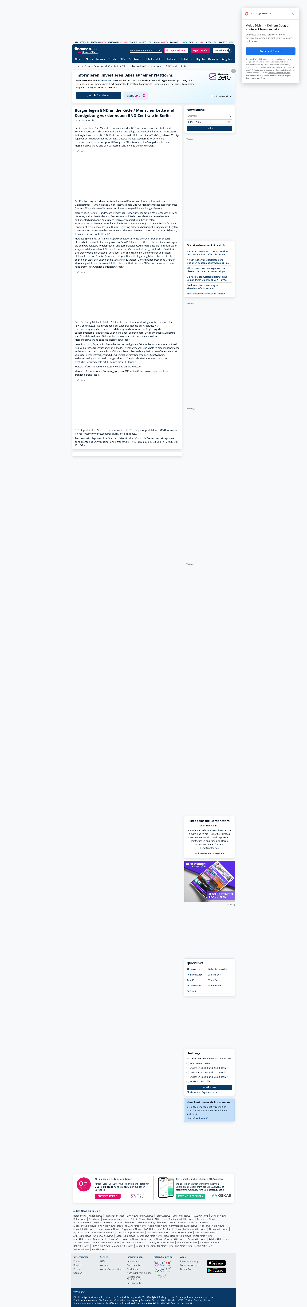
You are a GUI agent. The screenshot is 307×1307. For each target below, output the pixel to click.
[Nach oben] (228, 1303)
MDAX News (146, 1215)
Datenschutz (133, 1265)
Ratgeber (226, 59)
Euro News (94, 1219)
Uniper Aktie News (103, 1235)
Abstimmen (209, 1087)
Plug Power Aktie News (212, 1225)
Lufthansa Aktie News (194, 1229)
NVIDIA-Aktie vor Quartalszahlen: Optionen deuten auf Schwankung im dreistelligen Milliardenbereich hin (207, 261)
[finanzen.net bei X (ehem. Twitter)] (156, 1269)
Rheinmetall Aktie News (181, 1219)
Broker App (186, 1269)
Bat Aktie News (81, 1245)
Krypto (200, 59)
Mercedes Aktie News (158, 1232)
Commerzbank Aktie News (183, 1225)
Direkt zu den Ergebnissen (201, 1092)
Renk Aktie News (172, 1229)
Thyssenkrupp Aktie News (130, 1232)
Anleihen (172, 59)
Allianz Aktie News (198, 1222)
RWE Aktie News (152, 1229)
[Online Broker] (86, 52)
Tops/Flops (214, 980)
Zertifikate (135, 59)
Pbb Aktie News (183, 1245)
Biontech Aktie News (103, 1232)
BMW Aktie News (101, 1245)
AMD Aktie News (82, 1235)
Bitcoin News (138, 1219)
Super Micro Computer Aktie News (154, 1245)
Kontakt (77, 1261)
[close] (292, 13)
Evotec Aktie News (125, 1235)
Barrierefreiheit (135, 1283)
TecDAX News (163, 1215)
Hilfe (102, 1261)
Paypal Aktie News (131, 1229)
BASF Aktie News (82, 1222)
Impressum (133, 1261)
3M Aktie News (81, 1249)
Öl (206, 42)
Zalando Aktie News (122, 1245)
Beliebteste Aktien (218, 969)
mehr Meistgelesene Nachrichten (205, 293)
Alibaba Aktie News (187, 1242)
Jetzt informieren (99, 95)
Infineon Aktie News (108, 1229)
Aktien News (95, 1215)
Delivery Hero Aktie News (160, 1242)
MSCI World (113, 42)
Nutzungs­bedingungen (139, 1273)
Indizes (100, 59)
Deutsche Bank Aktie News (131, 1225)
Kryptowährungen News (116, 1219)
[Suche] (160, 50)
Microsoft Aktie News (84, 1225)
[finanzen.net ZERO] (220, 79)
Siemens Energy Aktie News (153, 1222)
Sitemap (77, 1273)
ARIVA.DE (151, 1303)
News (89, 59)
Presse (76, 1269)
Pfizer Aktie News (202, 1235)
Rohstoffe (187, 59)
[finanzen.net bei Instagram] (156, 1263)
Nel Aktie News (81, 1242)
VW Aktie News (99, 1249)
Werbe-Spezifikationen (112, 1269)
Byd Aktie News (81, 1232)
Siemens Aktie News (151, 1239)
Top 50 (190, 980)
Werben (104, 1265)
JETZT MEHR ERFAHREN (190, 1196)
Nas (155, 42)
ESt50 (93, 42)
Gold (220, 42)
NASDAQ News (200, 1215)
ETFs (122, 59)
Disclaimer (132, 1269)
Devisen (213, 59)
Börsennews (80, 1215)
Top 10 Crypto (136, 42)
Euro (191, 42)
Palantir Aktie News (103, 1239)
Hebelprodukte (154, 59)
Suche (209, 128)
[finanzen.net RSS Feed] (165, 1275)
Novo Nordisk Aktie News (177, 1235)
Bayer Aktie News (103, 1222)
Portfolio (192, 990)
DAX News (132, 1215)
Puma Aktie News (197, 1239)
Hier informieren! (196, 1118)
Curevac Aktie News (174, 1239)
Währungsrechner (190, 1265)
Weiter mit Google (270, 51)
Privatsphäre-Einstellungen (134, 1278)
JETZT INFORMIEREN (107, 1196)
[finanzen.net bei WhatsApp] (159, 1275)
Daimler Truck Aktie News (105, 1242)
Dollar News (79, 1219)
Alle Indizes (214, 974)
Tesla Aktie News (206, 1219)
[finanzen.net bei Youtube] (168, 1263)
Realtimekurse (194, 974)
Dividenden (214, 985)
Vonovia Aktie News (205, 1232)
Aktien (78, 59)
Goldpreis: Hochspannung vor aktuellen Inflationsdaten (203, 287)
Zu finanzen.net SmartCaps (209, 853)
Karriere (77, 1265)
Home (78, 66)
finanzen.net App (189, 1261)
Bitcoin (173, 42)
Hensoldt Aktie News (84, 1229)
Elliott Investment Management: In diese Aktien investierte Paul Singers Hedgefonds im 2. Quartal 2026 (207, 270)
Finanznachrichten (115, 1215)
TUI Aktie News (178, 1222)
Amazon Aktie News (125, 1222)
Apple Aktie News (157, 1225)
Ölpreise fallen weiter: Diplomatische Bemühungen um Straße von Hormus (207, 278)
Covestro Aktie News (127, 1239)
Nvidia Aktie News (157, 1219)
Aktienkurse (193, 969)
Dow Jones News (181, 1215)
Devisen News (218, 1215)
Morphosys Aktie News (149, 1235)
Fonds (112, 59)
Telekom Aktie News (210, 1242)
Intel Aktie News (82, 1239)
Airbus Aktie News (218, 1229)
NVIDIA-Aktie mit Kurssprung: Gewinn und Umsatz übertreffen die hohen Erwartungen (207, 253)
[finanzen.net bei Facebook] (162, 1263)
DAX (76, 42)
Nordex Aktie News (182, 1232)
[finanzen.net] (86, 48)
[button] (176, 50)
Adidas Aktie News (219, 1239)
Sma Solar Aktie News (133, 1242)
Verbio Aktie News (203, 1245)
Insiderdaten (194, 985)
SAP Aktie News (106, 1225)
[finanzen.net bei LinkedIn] (162, 1269)
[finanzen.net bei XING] (168, 1269)
